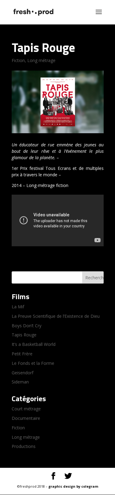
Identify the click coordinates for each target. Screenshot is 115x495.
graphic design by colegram (73, 486)
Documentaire (26, 418)
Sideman (20, 382)
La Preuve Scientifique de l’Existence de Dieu (56, 316)
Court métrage (26, 409)
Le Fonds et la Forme (33, 363)
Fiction (18, 60)
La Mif (18, 307)
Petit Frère (22, 354)
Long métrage (41, 60)
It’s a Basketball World (34, 344)
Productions (24, 446)
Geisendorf (22, 373)
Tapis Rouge (24, 335)
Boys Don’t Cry (26, 325)
